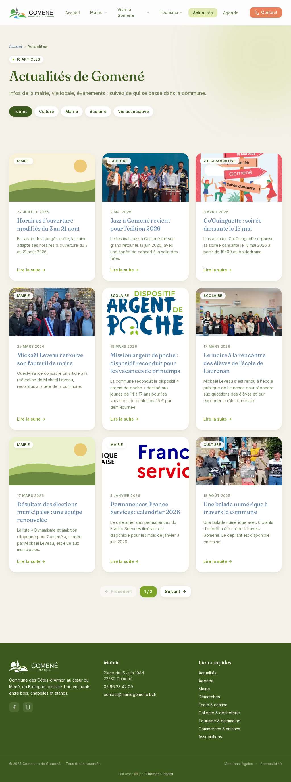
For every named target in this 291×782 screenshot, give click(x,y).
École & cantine (213, 704)
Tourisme (169, 12)
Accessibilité (271, 764)
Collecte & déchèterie (219, 712)
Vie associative (133, 111)
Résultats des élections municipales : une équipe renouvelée (49, 512)
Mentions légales (238, 764)
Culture (46, 111)
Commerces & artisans (219, 728)
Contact (269, 12)
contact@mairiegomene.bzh (130, 694)
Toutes (21, 111)
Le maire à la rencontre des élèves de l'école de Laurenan (234, 362)
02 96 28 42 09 (118, 686)
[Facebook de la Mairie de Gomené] (14, 707)
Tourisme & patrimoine (219, 720)
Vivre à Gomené (125, 12)
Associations (210, 736)
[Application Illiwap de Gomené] (28, 707)
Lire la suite (29, 269)
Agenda (230, 12)
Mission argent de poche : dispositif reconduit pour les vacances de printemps (145, 362)
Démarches (209, 696)
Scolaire (98, 111)
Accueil (72, 12)
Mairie (96, 12)
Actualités (203, 12)
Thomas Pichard (159, 774)
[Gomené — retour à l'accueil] (31, 12)
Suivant (172, 591)
